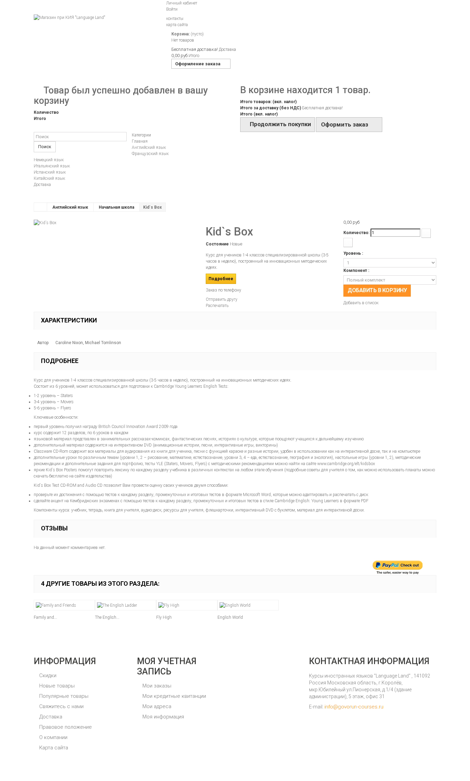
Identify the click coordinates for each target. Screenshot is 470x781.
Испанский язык (50, 172)
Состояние (217, 244)
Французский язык (150, 153)
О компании (52, 737)
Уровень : (353, 253)
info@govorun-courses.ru (353, 707)
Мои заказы (156, 686)
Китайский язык (49, 178)
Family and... (45, 617)
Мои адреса (156, 706)
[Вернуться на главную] (40, 207)
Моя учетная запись (166, 666)
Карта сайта (53, 748)
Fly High (164, 617)
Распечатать (217, 305)
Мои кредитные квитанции (173, 696)
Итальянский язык (52, 166)
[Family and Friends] (64, 605)
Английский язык (149, 147)
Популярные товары (63, 696)
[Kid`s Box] (45, 222)
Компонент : (356, 270)
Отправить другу (221, 299)
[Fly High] (186, 605)
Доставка (42, 184)
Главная (140, 141)
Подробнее (221, 278)
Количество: (356, 232)
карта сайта (177, 24)
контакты (174, 18)
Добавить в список (360, 302)
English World (230, 617)
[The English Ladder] (125, 605)
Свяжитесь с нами (61, 706)
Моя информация (162, 717)
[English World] (248, 605)
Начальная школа (116, 207)
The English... (107, 617)
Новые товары (56, 686)
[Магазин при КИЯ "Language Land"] (97, 33)
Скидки (47, 675)
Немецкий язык (49, 159)
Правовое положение (65, 727)
